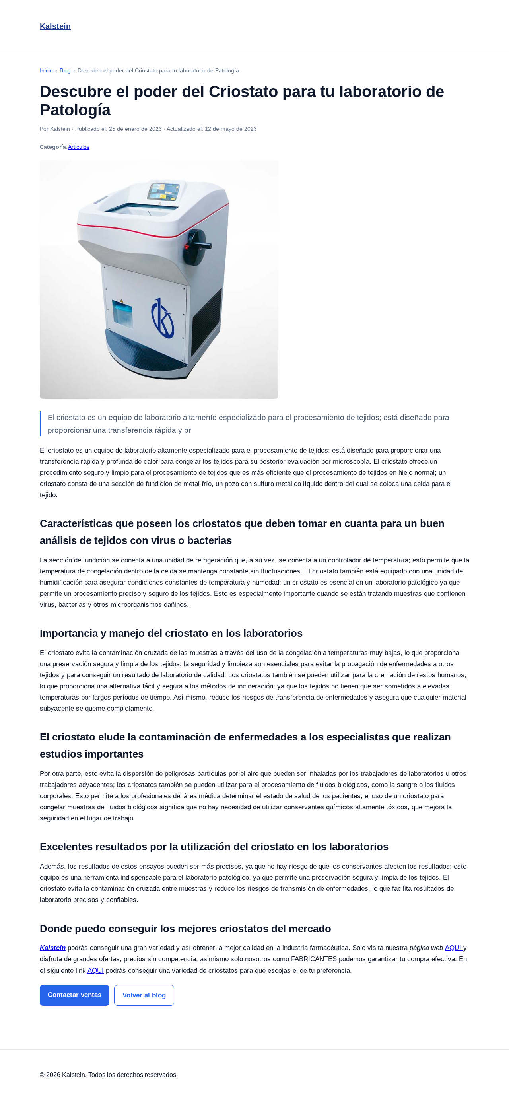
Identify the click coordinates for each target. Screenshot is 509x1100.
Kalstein (55, 26)
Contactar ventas (74, 995)
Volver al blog (144, 995)
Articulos (78, 147)
